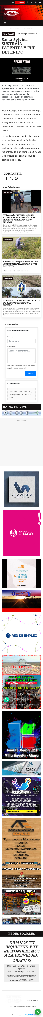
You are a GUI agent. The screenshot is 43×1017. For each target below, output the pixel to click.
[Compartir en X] (11, 178)
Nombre (10, 337)
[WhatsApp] (27, 2)
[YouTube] (40, 2)
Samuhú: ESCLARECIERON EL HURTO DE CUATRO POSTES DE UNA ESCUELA (21, 302)
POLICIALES (15, 28)
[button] (13, 2)
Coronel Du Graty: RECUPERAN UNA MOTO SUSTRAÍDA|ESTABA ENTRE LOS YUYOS (20, 263)
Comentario (11, 347)
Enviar (30, 373)
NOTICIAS (28, 28)
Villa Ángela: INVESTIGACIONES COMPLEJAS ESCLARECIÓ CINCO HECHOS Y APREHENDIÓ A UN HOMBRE (19, 218)
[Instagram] (36, 2)
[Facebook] (32, 2)
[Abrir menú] (5, 23)
